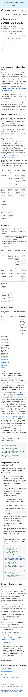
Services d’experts (13, 691)
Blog (20, 691)
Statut (2, 691)
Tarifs (6, 691)
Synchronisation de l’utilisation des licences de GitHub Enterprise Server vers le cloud (13, 416)
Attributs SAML (7, 307)
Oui (5, 668)
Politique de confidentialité (6, 671)
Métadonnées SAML (9, 114)
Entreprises (5, 225)
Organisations (6, 139)
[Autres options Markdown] (18, 44)
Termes (13, 690)
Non (11, 668)
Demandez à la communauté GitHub (11, 677)
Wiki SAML (19, 96)
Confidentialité (19, 690)
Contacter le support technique (10, 679)
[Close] (24, 2)
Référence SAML (23, 14)
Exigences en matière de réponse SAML (11, 464)
